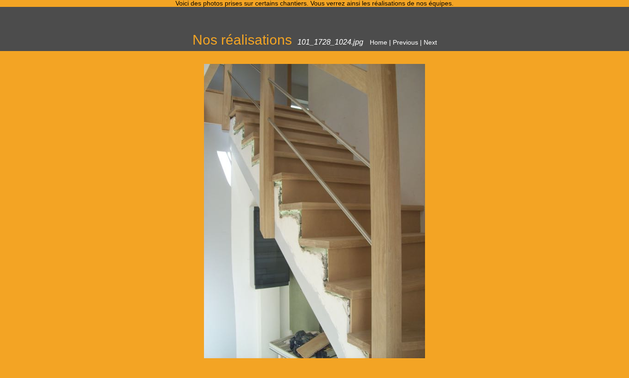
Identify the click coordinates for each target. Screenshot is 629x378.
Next (430, 42)
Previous (405, 42)
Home (378, 42)
